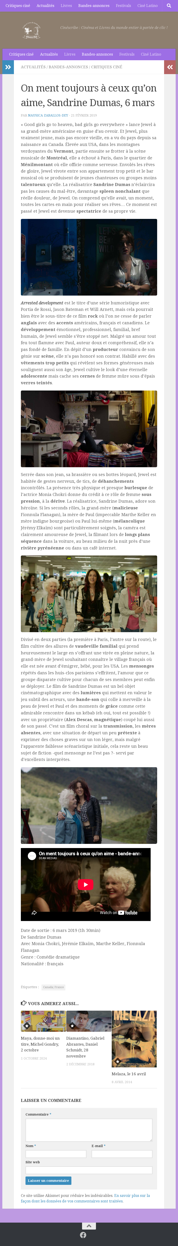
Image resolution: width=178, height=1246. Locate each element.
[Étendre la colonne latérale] (8, 67)
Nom (30, 1146)
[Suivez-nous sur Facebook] (83, 1235)
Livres (66, 5)
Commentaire (38, 1114)
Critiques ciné (18, 5)
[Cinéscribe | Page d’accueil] (32, 30)
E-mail (98, 1146)
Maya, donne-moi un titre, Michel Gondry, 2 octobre (40, 1044)
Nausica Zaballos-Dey (48, 115)
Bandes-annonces (93, 5)
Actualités (45, 5)
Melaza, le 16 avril (129, 1074)
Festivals (123, 5)
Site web (32, 1162)
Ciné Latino (147, 5)
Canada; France (53, 987)
